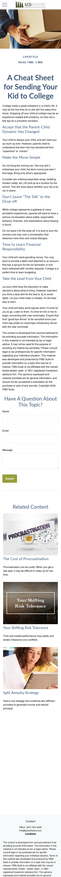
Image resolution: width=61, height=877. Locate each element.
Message (7, 450)
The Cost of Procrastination (25, 559)
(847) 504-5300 (34, 827)
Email (5, 430)
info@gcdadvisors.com (30, 830)
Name (5, 411)
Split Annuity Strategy (21, 693)
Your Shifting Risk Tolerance (25, 628)
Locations (30, 833)
